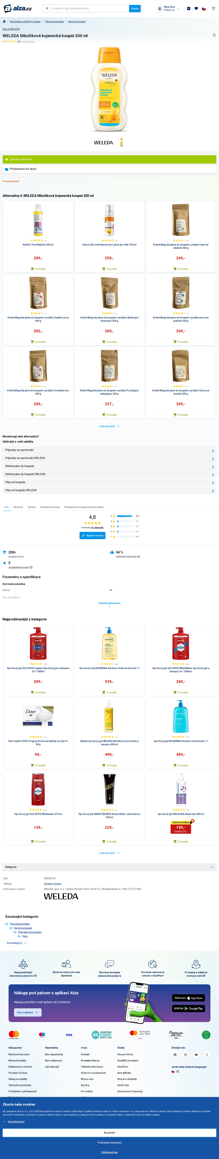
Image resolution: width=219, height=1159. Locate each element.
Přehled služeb (17, 1097)
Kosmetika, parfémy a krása (25, 21)
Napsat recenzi (94, 535)
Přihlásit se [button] (169, 10)
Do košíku (40, 269)
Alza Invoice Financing (130, 1091)
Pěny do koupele (15, 482)
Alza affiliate (124, 1073)
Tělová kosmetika (54, 21)
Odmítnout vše (109, 1152)
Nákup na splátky (18, 1079)
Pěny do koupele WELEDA (20, 490)
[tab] (7, 507)
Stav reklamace (53, 1060)
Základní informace (92, 1066)
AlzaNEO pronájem (127, 1060)
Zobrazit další (107, 426)
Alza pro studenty (127, 1079)
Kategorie (10, 867)
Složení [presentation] (32, 507)
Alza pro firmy (125, 1054)
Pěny (25, 936)
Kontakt (85, 1054)
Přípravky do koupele (30, 932)
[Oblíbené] (196, 9)
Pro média (87, 1091)
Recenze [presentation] (18, 507)
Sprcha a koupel (77, 21)
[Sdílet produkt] (214, 35)
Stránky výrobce (52, 883)
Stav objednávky (54, 1054)
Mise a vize (87, 1079)
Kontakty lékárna (90, 1060)
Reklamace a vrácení (20, 1066)
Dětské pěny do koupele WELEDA (25, 474)
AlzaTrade (123, 1085)
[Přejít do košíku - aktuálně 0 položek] (213, 9)
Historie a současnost (93, 1073)
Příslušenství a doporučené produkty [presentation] (84, 507)
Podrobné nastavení (109, 1142)
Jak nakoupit (52, 1066)
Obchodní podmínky (20, 1085)
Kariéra (85, 1085)
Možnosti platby (17, 1060)
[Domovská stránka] (4, 21)
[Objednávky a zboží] (189, 9)
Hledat (135, 8)
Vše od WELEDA (11, 29)
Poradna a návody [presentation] (50, 507)
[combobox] (86, 8)
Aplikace (86, 1097)
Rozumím (109, 1132)
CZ (177, 1071)
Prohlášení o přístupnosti (23, 1091)
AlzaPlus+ (122, 1066)
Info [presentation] (7, 507)
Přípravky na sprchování (19, 450)
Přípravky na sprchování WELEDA (25, 458)
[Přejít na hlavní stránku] (18, 8)
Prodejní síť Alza (18, 1073)
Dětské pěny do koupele (19, 466)
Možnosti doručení (19, 1054)
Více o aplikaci (25, 1012)
